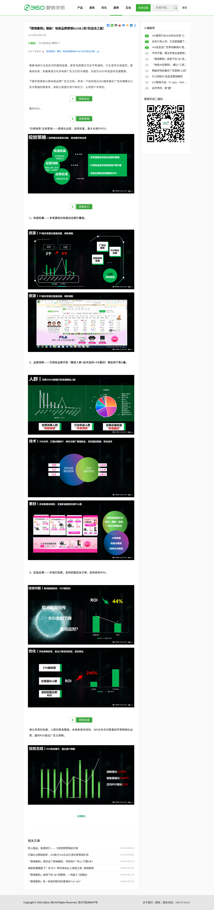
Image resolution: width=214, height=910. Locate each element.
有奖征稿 (143, 7)
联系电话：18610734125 (176, 902)
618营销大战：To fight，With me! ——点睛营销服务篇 (182, 82)
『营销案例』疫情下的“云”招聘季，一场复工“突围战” (58, 875)
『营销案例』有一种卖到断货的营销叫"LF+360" (54, 881)
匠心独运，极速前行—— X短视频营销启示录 (53, 848)
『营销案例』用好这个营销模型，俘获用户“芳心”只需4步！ (61, 861)
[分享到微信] (112, 25)
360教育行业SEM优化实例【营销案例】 (174, 35)
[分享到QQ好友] (116, 25)
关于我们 (148, 902)
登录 (184, 7)
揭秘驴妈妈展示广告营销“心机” (169, 70)
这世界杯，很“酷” (162, 88)
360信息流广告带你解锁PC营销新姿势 (173, 47)
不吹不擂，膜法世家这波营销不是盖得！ (174, 53)
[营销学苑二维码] (165, 143)
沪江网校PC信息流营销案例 (167, 76)
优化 (104, 7)
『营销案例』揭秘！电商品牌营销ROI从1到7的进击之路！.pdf (72, 51)
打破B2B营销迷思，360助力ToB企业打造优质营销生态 (58, 855)
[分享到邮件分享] (123, 25)
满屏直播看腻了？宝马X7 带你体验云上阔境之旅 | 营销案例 (61, 868)
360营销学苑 (44, 7)
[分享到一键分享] (135, 25)
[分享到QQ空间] (127, 25)
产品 (80, 7)
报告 (92, 7)
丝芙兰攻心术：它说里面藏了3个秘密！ (174, 41)
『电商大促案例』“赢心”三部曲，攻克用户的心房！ (180, 64)
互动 (128, 7)
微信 (157, 902)
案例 (116, 7)
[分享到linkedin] (131, 25)
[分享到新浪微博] (119, 25)
